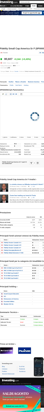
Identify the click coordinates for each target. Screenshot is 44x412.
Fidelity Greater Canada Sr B (12, 245)
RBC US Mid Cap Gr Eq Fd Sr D (13, 270)
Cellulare (4, 369)
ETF (31, 9)
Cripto (27, 6)
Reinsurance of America (11, 299)
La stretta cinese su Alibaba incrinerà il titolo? (26, 184)
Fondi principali (22, 9)
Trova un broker (7, 344)
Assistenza (22, 371)
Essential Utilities (9, 301)
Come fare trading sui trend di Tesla (23, 195)
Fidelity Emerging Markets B (12, 250)
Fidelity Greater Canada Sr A (12, 242)
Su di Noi (21, 366)
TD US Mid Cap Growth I (11, 278)
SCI (5, 296)
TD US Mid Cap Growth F (11, 273)
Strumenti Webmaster (8, 374)
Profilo (11, 85)
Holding (26, 85)
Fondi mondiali (12, 9)
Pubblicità (22, 369)
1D (11, 94)
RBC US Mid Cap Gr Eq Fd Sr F (13, 268)
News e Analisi (20, 82)
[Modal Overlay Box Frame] (20, 398)
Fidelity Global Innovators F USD (13, 253)
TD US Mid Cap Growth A (11, 275)
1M (16, 94)
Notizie (40, 6)
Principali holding (8, 287)
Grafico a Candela (3, 94)
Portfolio (4, 371)
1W (13, 94)
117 (34, 186)
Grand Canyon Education (11, 294)
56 (33, 197)
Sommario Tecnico (8, 312)
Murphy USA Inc (9, 304)
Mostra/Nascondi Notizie (21, 94)
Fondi (33, 6)
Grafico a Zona (6, 94)
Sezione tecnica (33, 82)
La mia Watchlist (17, 6)
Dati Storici (18, 85)
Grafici (11, 82)
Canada (16, 71)
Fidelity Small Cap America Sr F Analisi (18, 179)
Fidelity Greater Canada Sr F (12, 247)
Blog (3, 366)
